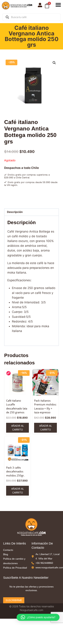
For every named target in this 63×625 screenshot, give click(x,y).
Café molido (22, 194)
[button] (54, 63)
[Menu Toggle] (58, 5)
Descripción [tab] (15, 212)
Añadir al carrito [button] (17, 427)
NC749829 (19, 197)
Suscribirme (14, 600)
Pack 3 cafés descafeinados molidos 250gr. (15, 471)
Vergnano (16, 201)
